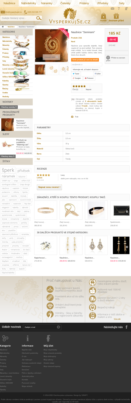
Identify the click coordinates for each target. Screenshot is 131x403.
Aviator (4, 249)
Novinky (8, 101)
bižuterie (22, 176)
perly (11, 238)
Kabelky (5, 81)
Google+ (77, 78)
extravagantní (7, 257)
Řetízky (5, 89)
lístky (4, 269)
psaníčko (11, 230)
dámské (25, 207)
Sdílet (98, 74)
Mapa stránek (27, 386)
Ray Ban (27, 203)
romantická (15, 249)
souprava (5, 265)
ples (3, 200)
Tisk (76, 117)
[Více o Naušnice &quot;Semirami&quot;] (7, 124)
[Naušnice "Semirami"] (40, 69)
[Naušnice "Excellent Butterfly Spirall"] (71, 245)
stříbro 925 (25, 180)
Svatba (5, 93)
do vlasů (26, 249)
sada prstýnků (17, 242)
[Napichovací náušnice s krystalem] (45, 245)
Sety (121, 3)
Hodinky (5, 97)
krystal (4, 219)
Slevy (6, 134)
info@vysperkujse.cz (13, 12)
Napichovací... (40, 258)
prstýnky (15, 246)
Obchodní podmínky (30, 353)
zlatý (18, 211)
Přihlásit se (126, 8)
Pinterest (90, 78)
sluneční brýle (25, 200)
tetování (25, 246)
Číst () (75, 89)
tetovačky (20, 238)
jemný (16, 226)
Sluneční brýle (8, 73)
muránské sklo (8, 211)
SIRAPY (84, 395)
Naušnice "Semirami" (21, 122)
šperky (25, 192)
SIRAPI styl (6, 180)
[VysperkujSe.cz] (70, 16)
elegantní (5, 207)
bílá (24, 261)
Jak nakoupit (27, 360)
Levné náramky (8, 69)
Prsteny (84, 3)
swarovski (17, 203)
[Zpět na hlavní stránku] (2, 26)
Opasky (5, 85)
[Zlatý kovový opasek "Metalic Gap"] (45, 210)
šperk (8, 170)
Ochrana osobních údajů (31, 363)
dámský (12, 269)
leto (3, 230)
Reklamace (26, 366)
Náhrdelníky (28, 3)
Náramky (46, 3)
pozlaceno (6, 192)
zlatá (25, 253)
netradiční (6, 203)
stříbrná (16, 265)
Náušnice (9, 3)
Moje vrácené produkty (53, 353)
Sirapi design (25, 184)
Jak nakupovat (119, 8)
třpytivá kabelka (8, 272)
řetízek (25, 188)
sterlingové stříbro (9, 184)
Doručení (25, 370)
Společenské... (115, 222)
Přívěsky (102, 3)
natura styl (26, 265)
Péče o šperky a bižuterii (31, 373)
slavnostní (13, 200)
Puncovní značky (28, 383)
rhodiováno (15, 253)
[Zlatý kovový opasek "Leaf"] (71, 210)
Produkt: (74, 38)
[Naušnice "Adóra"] (96, 245)
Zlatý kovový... (39, 222)
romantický (14, 219)
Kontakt (25, 380)
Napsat (88, 89)
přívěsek (24, 170)
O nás (24, 356)
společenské (20, 215)
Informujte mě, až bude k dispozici (85, 69)
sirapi (16, 180)
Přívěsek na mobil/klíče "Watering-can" (22, 142)
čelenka (5, 242)
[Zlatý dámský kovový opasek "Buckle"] (96, 210)
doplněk (26, 219)
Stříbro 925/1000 (8, 77)
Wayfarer (5, 261)
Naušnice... (64, 258)
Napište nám (112, 8)
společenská (7, 215)
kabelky (16, 207)
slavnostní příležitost (10, 234)
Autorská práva (28, 376)
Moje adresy (48, 360)
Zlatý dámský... (91, 222)
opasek (22, 269)
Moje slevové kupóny (52, 366)
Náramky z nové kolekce (12, 65)
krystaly (23, 196)
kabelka (14, 196)
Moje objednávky (50, 350)
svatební (16, 188)
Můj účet (48, 345)
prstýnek (5, 246)
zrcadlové (16, 261)
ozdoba (5, 253)
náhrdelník (6, 226)
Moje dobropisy (50, 356)
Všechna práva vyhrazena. (63, 395)
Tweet (76, 74)
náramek (8, 176)
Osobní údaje (49, 363)
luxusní (5, 196)
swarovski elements (10, 223)
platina (26, 211)
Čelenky (65, 3)
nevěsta (19, 257)
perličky (24, 223)
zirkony (16, 192)
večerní (25, 226)
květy (4, 238)
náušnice (5, 188)
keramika (25, 234)
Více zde (117, 319)
